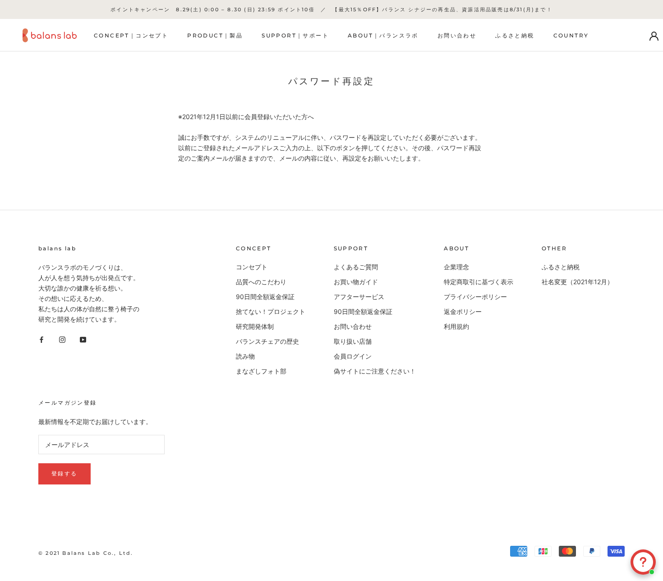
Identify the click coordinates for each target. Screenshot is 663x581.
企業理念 (456, 267)
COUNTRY (571, 35)
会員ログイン (353, 356)
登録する (64, 473)
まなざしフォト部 (261, 371)
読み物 (245, 356)
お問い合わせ (456, 35)
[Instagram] (62, 338)
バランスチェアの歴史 (267, 341)
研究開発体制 (255, 326)
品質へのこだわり (261, 282)
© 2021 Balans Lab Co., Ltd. (85, 553)
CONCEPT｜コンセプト (131, 35)
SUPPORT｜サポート (295, 35)
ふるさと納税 (514, 35)
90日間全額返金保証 (265, 296)
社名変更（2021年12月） (577, 282)
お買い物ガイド (356, 282)
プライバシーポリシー (475, 296)
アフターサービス (359, 296)
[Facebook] (41, 338)
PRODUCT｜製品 (215, 35)
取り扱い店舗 (353, 341)
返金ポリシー (463, 311)
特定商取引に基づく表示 (478, 282)
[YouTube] (83, 338)
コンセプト (251, 267)
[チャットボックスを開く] (643, 562)
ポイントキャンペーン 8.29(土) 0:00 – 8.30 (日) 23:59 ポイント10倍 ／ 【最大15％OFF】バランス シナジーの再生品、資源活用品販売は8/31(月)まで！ (331, 9)
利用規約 (456, 326)
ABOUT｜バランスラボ (383, 35)
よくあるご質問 (356, 267)
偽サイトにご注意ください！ (375, 371)
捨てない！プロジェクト (270, 311)
